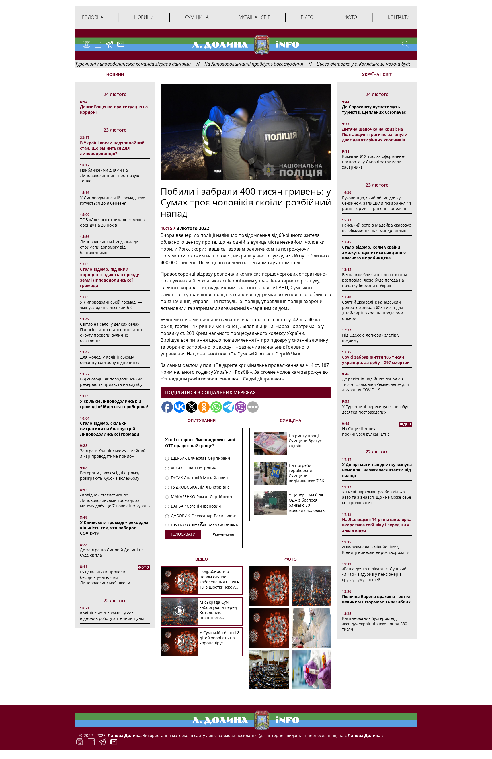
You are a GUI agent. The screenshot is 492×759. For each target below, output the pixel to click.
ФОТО (290, 559)
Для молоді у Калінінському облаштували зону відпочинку (109, 359)
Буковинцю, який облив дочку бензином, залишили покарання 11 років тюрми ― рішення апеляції (376, 203)
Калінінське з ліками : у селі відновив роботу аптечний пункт (112, 615)
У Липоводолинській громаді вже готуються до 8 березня (112, 200)
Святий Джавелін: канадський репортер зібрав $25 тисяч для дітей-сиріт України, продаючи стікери (372, 310)
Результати (223, 534)
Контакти (399, 17)
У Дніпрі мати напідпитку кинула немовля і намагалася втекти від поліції (377, 470)
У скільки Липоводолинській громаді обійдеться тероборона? (114, 403)
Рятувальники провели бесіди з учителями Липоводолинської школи (105, 577)
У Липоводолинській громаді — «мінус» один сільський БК (111, 304)
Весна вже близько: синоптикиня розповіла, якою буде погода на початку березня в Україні (374, 280)
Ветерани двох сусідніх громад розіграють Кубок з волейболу (110, 475)
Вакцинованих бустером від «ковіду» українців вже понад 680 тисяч (374, 624)
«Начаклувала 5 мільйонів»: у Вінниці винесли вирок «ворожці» (375, 549)
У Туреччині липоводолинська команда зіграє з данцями (101, 64)
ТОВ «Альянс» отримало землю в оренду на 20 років (112, 222)
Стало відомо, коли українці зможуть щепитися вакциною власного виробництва (374, 252)
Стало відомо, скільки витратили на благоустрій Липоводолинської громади (109, 428)
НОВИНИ (115, 74)
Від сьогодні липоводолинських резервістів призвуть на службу (111, 381)
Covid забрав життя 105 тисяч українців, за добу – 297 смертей (376, 359)
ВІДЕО (201, 559)
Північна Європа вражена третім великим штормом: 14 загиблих (376, 599)
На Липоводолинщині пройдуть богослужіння (224, 64)
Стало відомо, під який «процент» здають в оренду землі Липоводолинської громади (109, 277)
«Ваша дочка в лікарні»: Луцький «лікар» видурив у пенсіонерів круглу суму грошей (374, 574)
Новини (144, 17)
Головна (92, 17)
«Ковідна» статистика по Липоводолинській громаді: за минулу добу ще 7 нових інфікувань (115, 500)
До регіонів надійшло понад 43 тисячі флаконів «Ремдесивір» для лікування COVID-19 (375, 384)
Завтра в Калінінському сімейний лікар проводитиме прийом (113, 453)
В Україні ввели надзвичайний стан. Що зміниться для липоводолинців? (112, 148)
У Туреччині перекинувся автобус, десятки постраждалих (376, 409)
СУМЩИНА (290, 420)
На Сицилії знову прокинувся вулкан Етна (366, 431)
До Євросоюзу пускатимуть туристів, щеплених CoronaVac (374, 109)
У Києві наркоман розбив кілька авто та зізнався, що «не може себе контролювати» (376, 497)
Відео (307, 17)
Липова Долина (363, 735)
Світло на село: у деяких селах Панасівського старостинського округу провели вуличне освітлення (111, 332)
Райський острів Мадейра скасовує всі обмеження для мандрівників (376, 227)
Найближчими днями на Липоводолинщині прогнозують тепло (112, 175)
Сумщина (197, 17)
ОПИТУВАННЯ (202, 420)
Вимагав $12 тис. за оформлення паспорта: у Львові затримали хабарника (374, 162)
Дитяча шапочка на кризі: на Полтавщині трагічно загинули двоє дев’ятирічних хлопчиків (374, 134)
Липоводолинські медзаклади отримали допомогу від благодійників (109, 247)
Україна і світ (254, 17)
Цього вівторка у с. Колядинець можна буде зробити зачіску (352, 64)
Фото (351, 17)
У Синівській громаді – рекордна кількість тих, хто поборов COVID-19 (114, 528)
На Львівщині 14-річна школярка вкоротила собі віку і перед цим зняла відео (376, 525)
